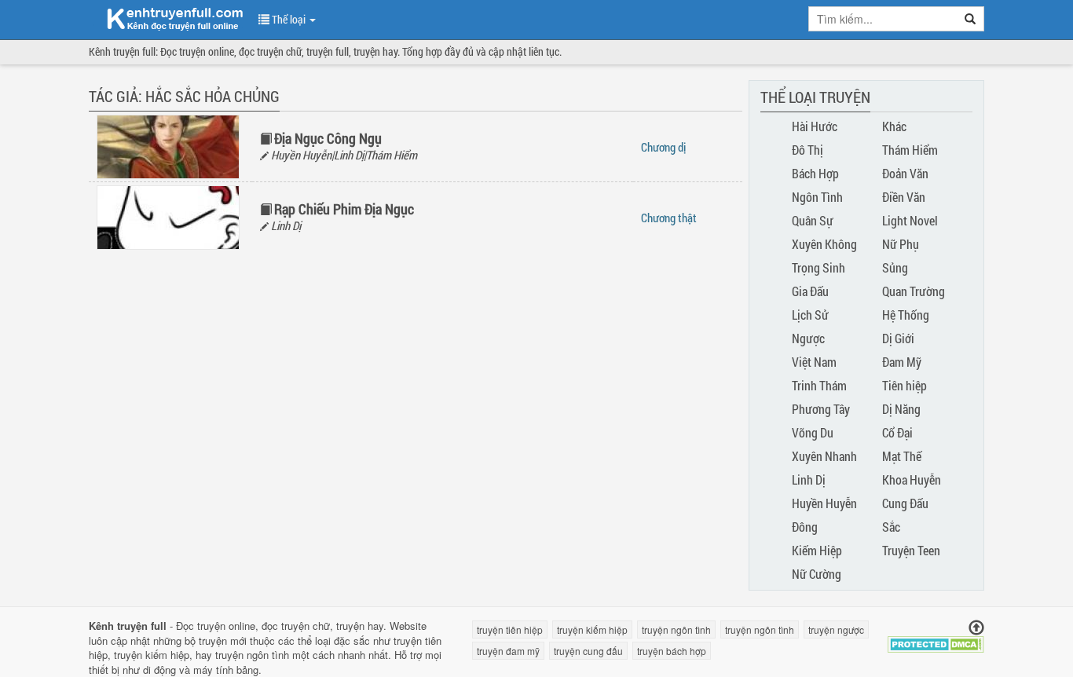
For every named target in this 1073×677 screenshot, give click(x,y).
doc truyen (166, 18)
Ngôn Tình (817, 196)
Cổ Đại (897, 432)
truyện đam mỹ (508, 650)
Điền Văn (903, 196)
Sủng (895, 267)
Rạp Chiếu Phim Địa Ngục (344, 208)
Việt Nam (814, 361)
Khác (894, 126)
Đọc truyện (200, 625)
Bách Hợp (815, 173)
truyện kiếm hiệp (151, 654)
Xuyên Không (824, 244)
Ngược (808, 338)
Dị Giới (898, 338)
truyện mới (223, 640)
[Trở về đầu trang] (976, 628)
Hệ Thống (905, 314)
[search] (970, 18)
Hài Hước (814, 126)
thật (669, 217)
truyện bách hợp (671, 650)
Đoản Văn (905, 173)
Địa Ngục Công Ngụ (328, 138)
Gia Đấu (810, 291)
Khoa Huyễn (911, 479)
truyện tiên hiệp (510, 629)
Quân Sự (812, 220)
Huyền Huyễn (824, 503)
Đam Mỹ (901, 361)
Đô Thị (807, 149)
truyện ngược (836, 629)
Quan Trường (913, 291)
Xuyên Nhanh (824, 456)
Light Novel (910, 220)
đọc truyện (285, 625)
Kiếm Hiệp (817, 550)
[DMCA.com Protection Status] (936, 642)
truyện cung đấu (588, 650)
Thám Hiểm (910, 149)
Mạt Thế (901, 456)
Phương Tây (821, 409)
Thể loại (288, 19)
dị (663, 147)
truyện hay (359, 625)
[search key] (883, 18)
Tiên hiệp (904, 385)
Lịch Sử (810, 314)
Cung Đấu (905, 503)
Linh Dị (809, 479)
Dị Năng (901, 409)
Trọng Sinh (818, 267)
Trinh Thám (819, 385)
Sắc (891, 526)
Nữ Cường (816, 573)
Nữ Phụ (900, 244)
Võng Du (812, 432)
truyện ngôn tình (252, 654)
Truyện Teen (911, 550)
